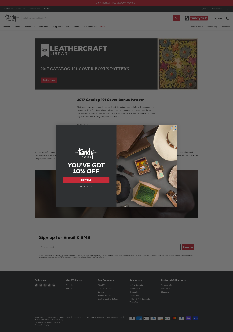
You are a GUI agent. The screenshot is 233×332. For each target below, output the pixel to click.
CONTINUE (86, 180)
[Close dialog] (173, 128)
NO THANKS (86, 186)
